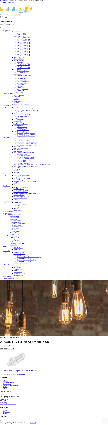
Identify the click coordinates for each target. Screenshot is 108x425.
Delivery (5, 387)
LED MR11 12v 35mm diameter (25, 158)
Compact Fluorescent (19, 60)
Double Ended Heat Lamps (21, 190)
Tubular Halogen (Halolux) (21, 124)
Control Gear (6, 251)
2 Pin (18, 167)
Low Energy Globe (22, 83)
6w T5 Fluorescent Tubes (23, 39)
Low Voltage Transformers (21, 263)
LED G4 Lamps (21, 161)
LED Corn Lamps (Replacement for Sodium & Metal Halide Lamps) (32, 164)
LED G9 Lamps (21, 160)
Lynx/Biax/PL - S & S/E (23, 68)
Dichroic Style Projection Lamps (22, 175)
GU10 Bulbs (17, 107)
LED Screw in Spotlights (23, 155)
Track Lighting (14, 232)
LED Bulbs (6, 137)
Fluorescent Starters (19, 59)
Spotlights (16, 102)
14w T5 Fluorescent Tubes (24, 43)
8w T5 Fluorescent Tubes (23, 40)
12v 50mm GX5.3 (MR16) (24, 116)
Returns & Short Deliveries (10, 385)
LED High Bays (14, 228)
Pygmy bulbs (17, 101)
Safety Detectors (18, 272)
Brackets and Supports (19, 273)
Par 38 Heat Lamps (19, 189)
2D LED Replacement (19, 170)
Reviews (5, 388)
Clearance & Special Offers (10, 278)
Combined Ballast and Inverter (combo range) (29, 257)
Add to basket (21, 374)
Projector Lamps (7, 173)
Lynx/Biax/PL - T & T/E (23, 65)
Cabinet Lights (14, 242)
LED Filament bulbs (19, 149)
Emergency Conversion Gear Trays (26, 260)
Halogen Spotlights (19, 131)
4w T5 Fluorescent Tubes (23, 37)
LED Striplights (18, 151)
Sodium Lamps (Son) (19, 202)
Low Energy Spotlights (23, 81)
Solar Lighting (7, 276)
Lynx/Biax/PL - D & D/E (23, 63)
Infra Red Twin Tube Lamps (21, 196)
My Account (7, 2)
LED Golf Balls (18, 146)
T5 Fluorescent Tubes (19, 36)
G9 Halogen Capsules (19, 119)
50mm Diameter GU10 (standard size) (27, 108)
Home (1, 337)
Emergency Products (19, 254)
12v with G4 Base (22, 128)
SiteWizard (33, 423)
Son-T (18, 207)
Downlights (13, 239)
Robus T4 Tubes (21, 33)
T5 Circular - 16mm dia (23, 71)
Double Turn (20, 84)
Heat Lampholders (18, 199)
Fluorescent (6, 30)
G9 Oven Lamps (18, 122)
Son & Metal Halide (8, 201)
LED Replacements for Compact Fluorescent (25, 166)
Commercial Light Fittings (14, 214)
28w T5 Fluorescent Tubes (24, 48)
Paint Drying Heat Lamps (20, 198)
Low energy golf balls (23, 78)
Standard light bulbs (19, 95)
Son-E (18, 205)
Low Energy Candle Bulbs (24, 77)
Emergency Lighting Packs (24, 261)
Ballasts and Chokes (19, 252)
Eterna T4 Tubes (21, 34)
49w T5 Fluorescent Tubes (24, 53)
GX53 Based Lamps (22, 89)
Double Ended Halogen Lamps (22, 178)
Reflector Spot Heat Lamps (21, 187)
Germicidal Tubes (18, 92)
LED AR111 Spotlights (23, 163)
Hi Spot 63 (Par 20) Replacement (26, 133)
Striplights (16, 99)
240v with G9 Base (22, 127)
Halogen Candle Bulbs (20, 111)
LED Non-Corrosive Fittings (17, 223)
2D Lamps (20, 62)
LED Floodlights (14, 216)
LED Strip (13, 229)
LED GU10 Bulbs (22, 154)
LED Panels (13, 219)
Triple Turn (20, 86)
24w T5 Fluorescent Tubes (24, 46)
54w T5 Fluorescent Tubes (24, 54)
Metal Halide (17, 208)
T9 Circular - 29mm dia (23, 72)
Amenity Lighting (15, 231)
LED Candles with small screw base (26, 145)
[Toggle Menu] (0, 27)
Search (18, 14)
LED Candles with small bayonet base (27, 142)
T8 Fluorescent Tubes (19, 57)
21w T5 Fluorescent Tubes (24, 45)
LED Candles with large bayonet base (27, 140)
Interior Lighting (7, 213)
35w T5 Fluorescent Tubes (24, 49)
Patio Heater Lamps (19, 195)
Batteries (16, 266)
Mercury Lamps (18, 210)
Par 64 (15, 184)
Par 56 (15, 183)
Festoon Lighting (14, 234)
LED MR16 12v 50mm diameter (25, 157)
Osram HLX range (19, 180)
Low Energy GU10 (22, 80)
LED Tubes (17, 172)
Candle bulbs (17, 96)
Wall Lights (17, 249)
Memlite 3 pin (20, 90)
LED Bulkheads (14, 217)
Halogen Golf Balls (19, 118)
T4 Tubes (16, 31)
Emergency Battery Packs (24, 258)
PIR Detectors (17, 267)
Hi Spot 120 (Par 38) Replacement (26, 136)
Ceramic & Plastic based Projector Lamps (25, 181)
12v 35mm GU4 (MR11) (23, 115)
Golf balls (16, 98)
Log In (2, 2)
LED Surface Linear (15, 225)
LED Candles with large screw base (26, 143)
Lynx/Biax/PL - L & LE (23, 66)
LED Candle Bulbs (19, 139)
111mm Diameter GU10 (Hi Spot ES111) (28, 110)
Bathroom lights (14, 237)
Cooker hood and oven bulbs (21, 104)
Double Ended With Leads (21, 192)
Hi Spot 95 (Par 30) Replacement (26, 134)
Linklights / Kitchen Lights (17, 243)
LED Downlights (14, 240)
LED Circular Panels (15, 220)
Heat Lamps (6, 186)
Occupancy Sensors (19, 269)
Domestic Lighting (12, 235)
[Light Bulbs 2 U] (16, 13)
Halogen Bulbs (7, 105)
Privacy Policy (7, 384)
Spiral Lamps (20, 87)
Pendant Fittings (14, 245)
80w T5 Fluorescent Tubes (24, 56)
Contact (13, 2)
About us (5, 381)
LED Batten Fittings (15, 222)
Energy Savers (17, 74)
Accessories (6, 264)
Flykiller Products (8, 211)
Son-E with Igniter (22, 204)
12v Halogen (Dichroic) (20, 113)
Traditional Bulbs (8, 93)
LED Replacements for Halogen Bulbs (24, 152)
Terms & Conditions (8, 382)
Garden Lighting (7, 246)
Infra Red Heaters (18, 275)
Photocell (16, 270)
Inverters (19, 255)
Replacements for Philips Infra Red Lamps (25, 193)
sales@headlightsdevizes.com (8, 404)
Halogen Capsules (18, 125)
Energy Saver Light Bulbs (24, 75)
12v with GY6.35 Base (23, 130)
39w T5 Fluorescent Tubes (24, 51)
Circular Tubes (17, 69)
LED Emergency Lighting (17, 226)
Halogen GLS (17, 121)
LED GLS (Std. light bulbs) (21, 148)
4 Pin (18, 169)
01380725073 (5, 0)
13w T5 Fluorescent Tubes (24, 42)
